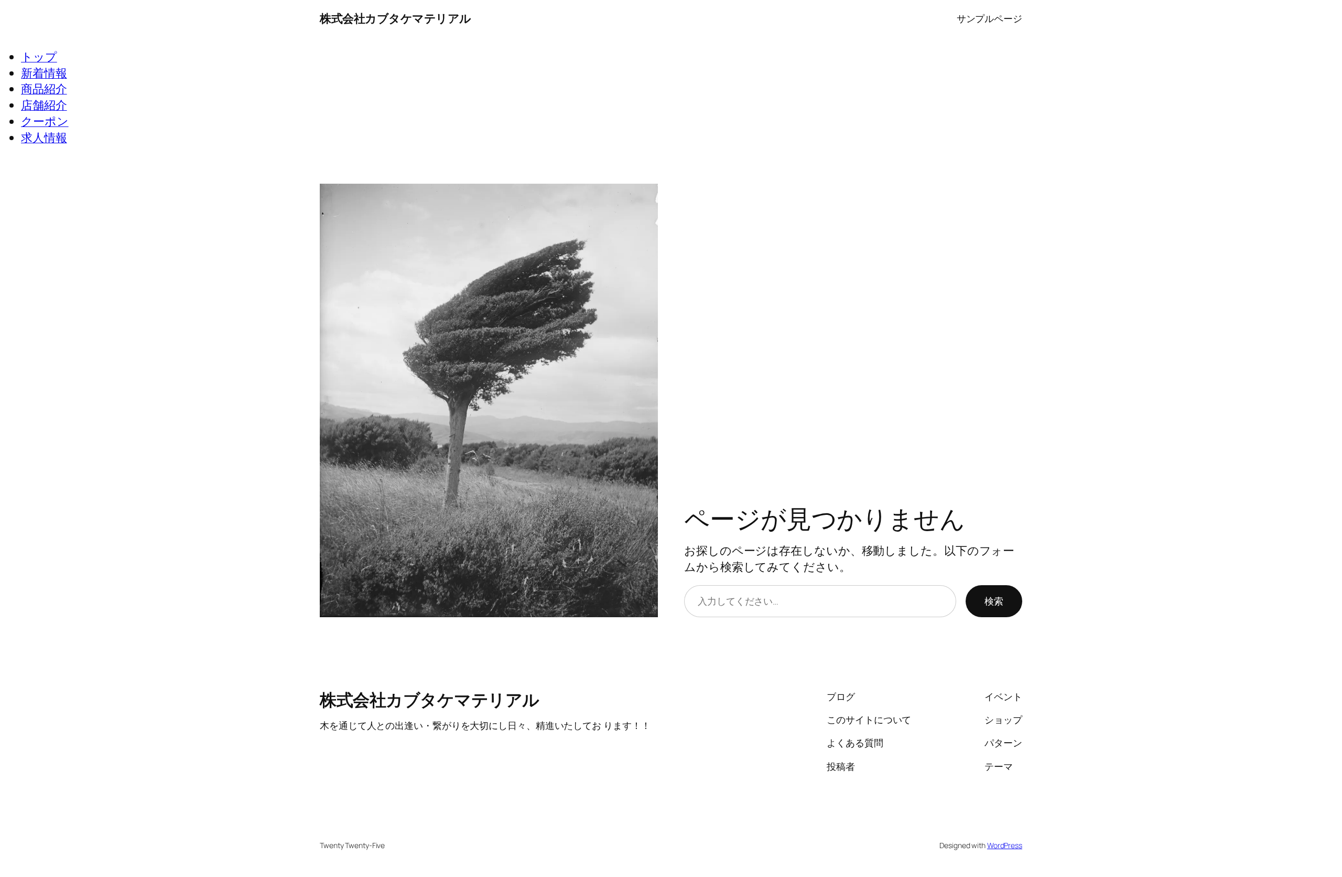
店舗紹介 (44, 105)
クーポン (45, 121)
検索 (993, 601)
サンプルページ (989, 18)
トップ (39, 57)
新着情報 (44, 73)
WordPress (1004, 845)
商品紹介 (44, 89)
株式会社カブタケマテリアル (395, 18)
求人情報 (44, 137)
